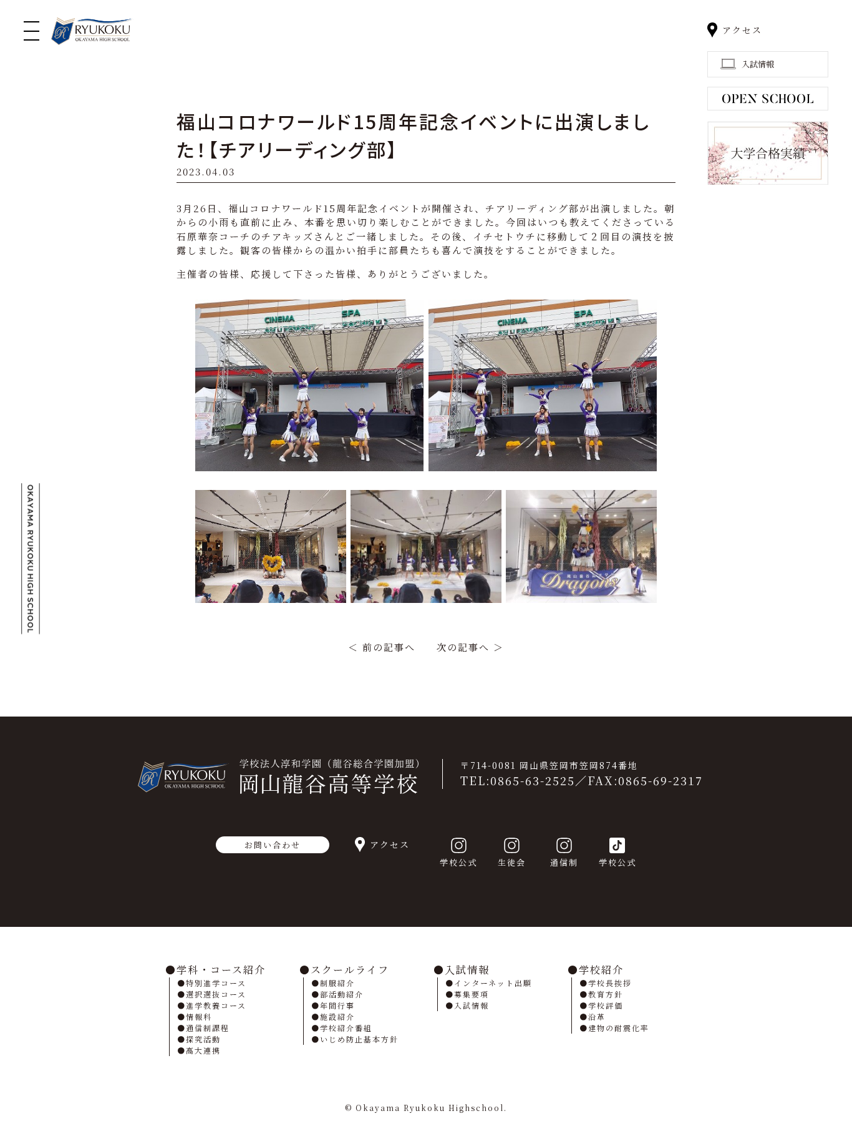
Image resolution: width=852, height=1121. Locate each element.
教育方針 (605, 994)
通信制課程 (208, 1027)
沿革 (597, 1016)
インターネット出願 (493, 982)
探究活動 (203, 1039)
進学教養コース (216, 1005)
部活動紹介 (342, 994)
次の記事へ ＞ (470, 647)
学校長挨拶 (610, 982)
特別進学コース (216, 982)
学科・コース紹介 (221, 969)
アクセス (742, 30)
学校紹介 (601, 969)
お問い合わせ (272, 845)
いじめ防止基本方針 (359, 1039)
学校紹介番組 (346, 1027)
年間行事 (337, 1005)
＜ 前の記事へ (381, 647)
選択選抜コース (216, 994)
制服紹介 (337, 982)
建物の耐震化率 (618, 1027)
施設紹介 (337, 1016)
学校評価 (605, 1005)
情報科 (199, 1016)
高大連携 (203, 1050)
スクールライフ (350, 969)
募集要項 (471, 994)
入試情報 (467, 969)
